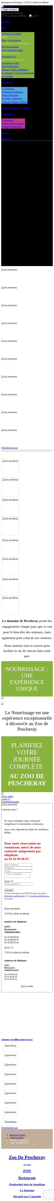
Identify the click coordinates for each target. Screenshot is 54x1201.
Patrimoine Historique (12, 126)
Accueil (5, 21)
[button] (5, 448)
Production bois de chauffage (16, 108)
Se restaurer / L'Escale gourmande (18, 73)
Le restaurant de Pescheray (27, 210)
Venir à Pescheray (10, 66)
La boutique (7, 76)
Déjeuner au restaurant (12, 92)
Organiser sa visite (10, 63)
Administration (16, 1137)
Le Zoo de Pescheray (12, 34)
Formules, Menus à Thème (14, 102)
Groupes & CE (9, 56)
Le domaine (7, 114)
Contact (5, 133)
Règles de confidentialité (14, 896)
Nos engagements (10, 47)
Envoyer (9, 890)
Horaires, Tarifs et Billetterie (15, 69)
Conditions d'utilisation (39, 896)
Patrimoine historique (24, 247)
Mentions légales (17, 1135)
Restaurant (7, 82)
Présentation (7, 120)
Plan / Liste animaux (11, 40)
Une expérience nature (12, 50)
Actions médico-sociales (13, 123)
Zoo (3, 27)
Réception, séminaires (12, 98)
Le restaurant (8, 88)
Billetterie (6, 139)
